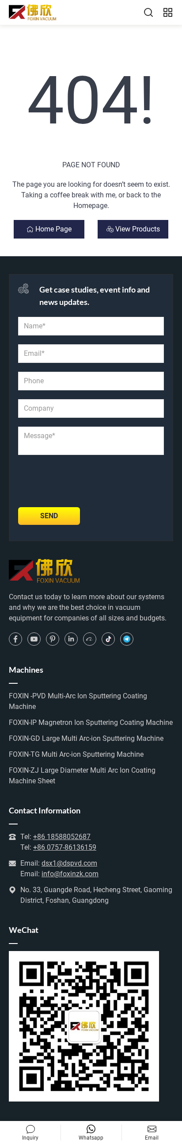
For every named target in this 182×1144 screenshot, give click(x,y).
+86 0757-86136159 (64, 847)
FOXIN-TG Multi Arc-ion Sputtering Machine (76, 754)
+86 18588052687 (62, 836)
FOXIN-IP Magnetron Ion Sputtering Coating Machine (91, 722)
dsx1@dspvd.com (69, 863)
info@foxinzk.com (70, 874)
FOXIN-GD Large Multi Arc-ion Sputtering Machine (86, 738)
